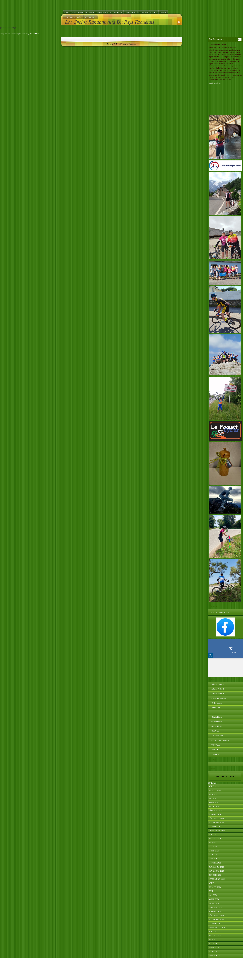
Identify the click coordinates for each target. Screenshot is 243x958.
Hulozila (132, 43)
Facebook (90, 12)
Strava (153, 12)
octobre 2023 (215, 923)
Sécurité (164, 12)
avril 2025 (214, 851)
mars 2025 (214, 854)
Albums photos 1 (217, 684)
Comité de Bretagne (218, 698)
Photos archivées (73, 17)
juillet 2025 (215, 838)
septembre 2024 (217, 879)
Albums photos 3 (217, 693)
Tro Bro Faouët (132, 12)
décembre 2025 (216, 818)
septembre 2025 (217, 830)
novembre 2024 (216, 871)
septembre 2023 (217, 927)
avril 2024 (214, 899)
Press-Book (102, 12)
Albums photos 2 (217, 689)
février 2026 (215, 810)
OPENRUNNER (90, 17)
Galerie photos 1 (217, 717)
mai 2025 (213, 847)
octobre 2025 (215, 826)
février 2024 (215, 907)
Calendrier (77, 12)
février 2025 (215, 859)
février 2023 (215, 955)
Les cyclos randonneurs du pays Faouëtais (109, 21)
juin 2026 (213, 794)
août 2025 (214, 834)
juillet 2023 (215, 935)
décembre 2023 (216, 915)
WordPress (120, 43)
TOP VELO (215, 745)
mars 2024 (214, 903)
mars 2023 (214, 951)
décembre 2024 (216, 867)
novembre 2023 (216, 919)
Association (116, 12)
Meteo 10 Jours (225, 777)
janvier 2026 (215, 814)
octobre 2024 (215, 875)
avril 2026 (214, 802)
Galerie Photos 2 (217, 721)
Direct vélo (215, 707)
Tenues (144, 12)
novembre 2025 (216, 822)
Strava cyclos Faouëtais (220, 740)
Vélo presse (215, 754)
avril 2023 (214, 947)
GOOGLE (215, 731)
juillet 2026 (215, 790)
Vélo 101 (214, 749)
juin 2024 (213, 891)
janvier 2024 (215, 911)
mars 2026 (214, 806)
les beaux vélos (217, 735)
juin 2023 (213, 939)
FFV (213, 712)
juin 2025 (213, 842)
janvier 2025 (215, 863)
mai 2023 (213, 943)
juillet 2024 (215, 887)
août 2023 (214, 931)
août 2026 (214, 786)
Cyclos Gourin (216, 703)
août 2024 (214, 883)
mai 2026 (213, 798)
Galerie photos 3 (217, 726)
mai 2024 (213, 895)
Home (66, 12)
